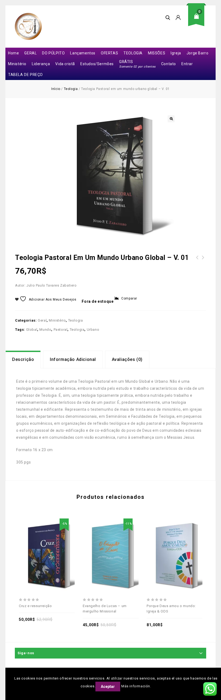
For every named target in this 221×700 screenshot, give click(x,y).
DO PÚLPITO (53, 53)
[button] (171, 118)
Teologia (71, 89)
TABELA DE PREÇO (25, 74)
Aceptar (108, 686)
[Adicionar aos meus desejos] (28, 543)
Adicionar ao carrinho (41, 543)
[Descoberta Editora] (28, 26)
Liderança (41, 64)
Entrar (187, 64)
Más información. (136, 686)
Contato (168, 64)
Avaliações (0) (127, 359)
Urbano (93, 330)
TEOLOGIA (133, 53)
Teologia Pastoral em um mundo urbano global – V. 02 (197, 264)
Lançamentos (82, 53)
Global (31, 330)
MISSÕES (156, 53)
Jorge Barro (198, 53)
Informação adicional (73, 359)
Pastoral (61, 330)
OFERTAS (109, 53)
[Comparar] (53, 543)
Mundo (45, 330)
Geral (42, 320)
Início (55, 89)
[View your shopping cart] (198, 20)
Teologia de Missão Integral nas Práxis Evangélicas (203, 264)
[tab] (23, 359)
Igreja (176, 53)
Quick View (65, 543)
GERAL (30, 53)
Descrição (23, 359)
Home (13, 53)
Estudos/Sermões (97, 64)
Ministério (17, 64)
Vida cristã (65, 64)
